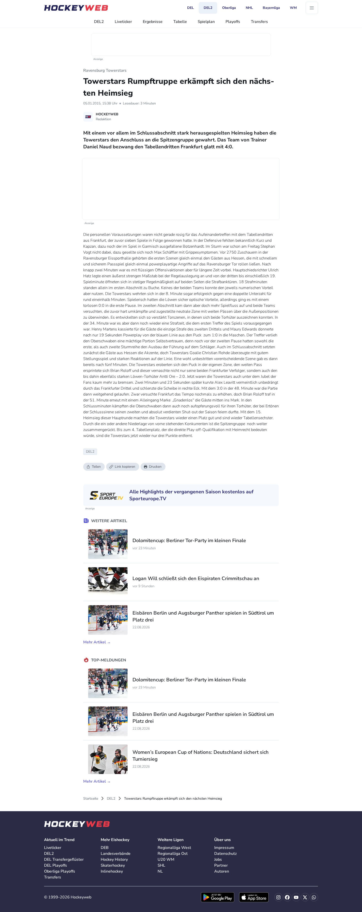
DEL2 (99, 21)
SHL (161, 865)
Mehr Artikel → (97, 642)
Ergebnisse (153, 21)
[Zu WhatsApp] (314, 897)
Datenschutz (225, 853)
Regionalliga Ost (173, 853)
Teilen (96, 466)
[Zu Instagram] (278, 897)
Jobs (218, 859)
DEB (105, 847)
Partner (221, 865)
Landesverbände (116, 853)
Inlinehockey (112, 871)
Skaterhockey (113, 865)
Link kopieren (125, 466)
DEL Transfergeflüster (64, 859)
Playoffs (233, 21)
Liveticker (123, 21)
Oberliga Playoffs (59, 871)
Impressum (224, 847)
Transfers (259, 21)
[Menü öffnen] (312, 8)
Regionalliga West (174, 847)
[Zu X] (305, 897)
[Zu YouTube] (296, 897)
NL (160, 871)
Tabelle (180, 21)
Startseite (90, 798)
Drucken (155, 466)
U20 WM (166, 859)
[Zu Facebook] (287, 897)
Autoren (221, 871)
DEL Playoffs (55, 865)
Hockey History (114, 859)
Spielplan (206, 21)
